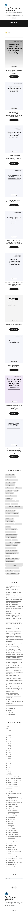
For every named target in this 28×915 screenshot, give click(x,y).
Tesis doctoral (11, 845)
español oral (14, 503)
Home (9, 24)
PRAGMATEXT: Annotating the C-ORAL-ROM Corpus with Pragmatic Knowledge (14, 672)
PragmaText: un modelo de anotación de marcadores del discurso (14, 72)
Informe (10, 823)
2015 (9, 756)
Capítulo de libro (11, 815)
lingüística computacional (11, 529)
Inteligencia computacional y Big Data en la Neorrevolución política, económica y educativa (14, 624)
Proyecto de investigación (14, 836)
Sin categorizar (9, 866)
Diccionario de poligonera (12, 604)
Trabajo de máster (12, 849)
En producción (11, 789)
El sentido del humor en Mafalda (13, 606)
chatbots (16, 490)
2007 (9, 748)
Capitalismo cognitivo (11, 595)
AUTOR (8, 774)
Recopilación (11, 838)
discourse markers (10, 501)
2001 (9, 739)
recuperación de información (12, 553)
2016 (9, 758)
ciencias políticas (9, 493)
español (7, 503)
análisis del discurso (10, 482)
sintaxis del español (10, 561)
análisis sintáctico (9, 487)
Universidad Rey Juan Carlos (14, 862)
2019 (9, 761)
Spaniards (8, 703)
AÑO (7, 728)
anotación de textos (10, 474)
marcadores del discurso (11, 534)
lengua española (9, 518)
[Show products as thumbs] (6, 33)
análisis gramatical (10, 485)
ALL (7, 726)
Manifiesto (10, 825)
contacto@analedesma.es (16, 1)
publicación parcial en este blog (15, 793)
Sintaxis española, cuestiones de (13, 701)
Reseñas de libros (12, 841)
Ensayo (9, 821)
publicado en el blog (12, 797)
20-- (9, 737)
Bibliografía (10, 813)
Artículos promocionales (13, 812)
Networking (10, 714)
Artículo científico (12, 810)
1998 (9, 733)
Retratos (11, 712)
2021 (9, 765)
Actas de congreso (12, 806)
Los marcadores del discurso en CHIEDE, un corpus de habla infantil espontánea (14, 200)
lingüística (8, 526)
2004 (9, 743)
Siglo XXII (10, 860)
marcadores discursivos (11, 537)
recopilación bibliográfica (11, 550)
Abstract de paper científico (14, 802)
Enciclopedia (11, 819)
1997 (9, 732)
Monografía (10, 828)
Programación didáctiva (13, 834)
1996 (9, 730)
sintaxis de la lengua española (12, 558)
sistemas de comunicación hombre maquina (14, 565)
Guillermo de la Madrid (13, 782)
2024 (9, 769)
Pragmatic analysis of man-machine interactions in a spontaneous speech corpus (12, 677)
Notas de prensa (11, 830)
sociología (17, 570)
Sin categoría (9, 699)
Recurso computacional (13, 839)
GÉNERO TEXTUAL (10, 800)
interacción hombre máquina (12, 513)
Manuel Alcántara (12, 784)
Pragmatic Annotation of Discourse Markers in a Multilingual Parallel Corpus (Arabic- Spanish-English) (14, 682)
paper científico (9, 542)
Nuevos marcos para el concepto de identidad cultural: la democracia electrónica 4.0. (14, 662)
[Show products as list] (9, 33)
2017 (9, 759)
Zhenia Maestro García (13, 786)
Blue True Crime (11, 856)
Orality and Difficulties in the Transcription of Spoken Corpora (14, 284)
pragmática (17, 542)
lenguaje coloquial (10, 521)
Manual (9, 826)
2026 (9, 773)
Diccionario (10, 817)
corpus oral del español (11, 495)
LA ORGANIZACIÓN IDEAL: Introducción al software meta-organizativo (13, 628)
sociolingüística (9, 570)
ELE (17, 501)
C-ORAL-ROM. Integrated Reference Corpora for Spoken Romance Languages (14, 242)
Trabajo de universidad (13, 851)
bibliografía (18, 487)
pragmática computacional (11, 545)
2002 (9, 741)
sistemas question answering (12, 568)
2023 (9, 767)
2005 (9, 745)
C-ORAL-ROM (9, 490)
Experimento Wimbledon (12, 613)
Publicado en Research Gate (14, 798)
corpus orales (9, 498)
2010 (9, 750)
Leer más (13, 76)
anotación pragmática (10, 477)
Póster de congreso (12, 832)
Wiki (9, 853)
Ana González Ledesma (13, 778)
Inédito (9, 791)
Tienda (12, 24)
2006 (9, 746)
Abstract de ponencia (12, 804)
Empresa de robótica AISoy (14, 858)
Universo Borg (11, 864)
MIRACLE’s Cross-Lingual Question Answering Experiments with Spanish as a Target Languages (14, 658)
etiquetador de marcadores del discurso (13, 507)
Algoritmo (10, 808)
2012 (9, 752)
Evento (8, 611)
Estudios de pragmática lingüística (14, 608)
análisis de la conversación (11, 479)
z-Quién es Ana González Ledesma (14, 705)
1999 (9, 735)
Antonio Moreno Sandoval (14, 780)
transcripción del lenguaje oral (12, 573)
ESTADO (8, 788)
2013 (9, 754)
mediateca (10, 710)
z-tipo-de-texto (9, 708)
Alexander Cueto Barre (13, 776)
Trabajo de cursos (12, 847)
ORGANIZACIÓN (10, 854)
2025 (9, 771)
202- (9, 763)
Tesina (9, 843)
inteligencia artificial (10, 510)
